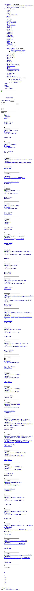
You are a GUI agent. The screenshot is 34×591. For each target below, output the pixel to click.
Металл (9, 63)
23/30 (8, 16)
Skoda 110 (10, 30)
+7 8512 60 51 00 (5, 100)
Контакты (6, 86)
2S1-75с (9, 19)
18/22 (8, 13)
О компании (7, 4)
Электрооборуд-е (15, 82)
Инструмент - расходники (18, 50)
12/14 (8, 11)
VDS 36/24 (10, 36)
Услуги (6, 83)
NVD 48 (9, 29)
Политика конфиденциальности (16, 7)
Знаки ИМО (10, 46)
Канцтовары (10, 55)
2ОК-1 (9, 20)
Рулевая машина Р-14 (13, 69)
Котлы (9, 60)
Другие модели (11, 45)
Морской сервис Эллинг (12, 589)
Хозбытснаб (10, 73)
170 (5, 579)
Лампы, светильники (16, 80)
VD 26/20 (10, 35)
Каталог (6, 8)
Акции (6, 85)
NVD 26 (9, 26)
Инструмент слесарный (17, 51)
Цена (2, 109)
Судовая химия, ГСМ (13, 70)
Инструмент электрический (18, 52)
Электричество (11, 78)
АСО (8, 38)
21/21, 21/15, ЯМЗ (12, 14)
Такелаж (9, 71)
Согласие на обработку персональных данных (20, 5)
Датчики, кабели (15, 79)
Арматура (10, 39)
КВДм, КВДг (11, 57)
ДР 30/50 (9, 44)
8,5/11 (8, 23)
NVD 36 (9, 27)
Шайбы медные (11, 76)
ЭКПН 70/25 (10, 54)
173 (5, 583)
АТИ (8, 41)
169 (5, 577)
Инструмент (10, 48)
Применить (4, 112)
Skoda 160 (10, 32)
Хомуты (9, 74)
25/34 (8, 17)
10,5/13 (9, 10)
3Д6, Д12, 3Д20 (11, 22)
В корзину (7, 128)
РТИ (8, 67)
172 (5, 582)
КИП (8, 58)
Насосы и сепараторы (13, 64)
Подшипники (11, 66)
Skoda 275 (10, 33)
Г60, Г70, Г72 (11, 42)
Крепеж (9, 61)
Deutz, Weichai (11, 25)
